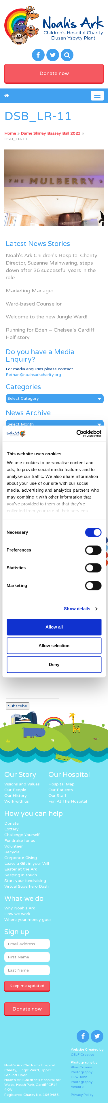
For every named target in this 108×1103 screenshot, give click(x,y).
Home (10, 133)
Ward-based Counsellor (34, 304)
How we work (17, 913)
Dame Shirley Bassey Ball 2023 (51, 133)
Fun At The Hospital (67, 801)
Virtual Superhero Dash (26, 886)
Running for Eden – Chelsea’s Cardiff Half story (50, 333)
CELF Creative (82, 1055)
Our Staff (57, 795)
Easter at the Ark (20, 869)
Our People (15, 789)
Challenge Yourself (21, 834)
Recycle (12, 852)
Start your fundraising (25, 880)
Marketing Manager (29, 290)
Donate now (54, 73)
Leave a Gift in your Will (26, 863)
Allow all (54, 627)
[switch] (93, 550)
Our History (15, 795)
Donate (11, 823)
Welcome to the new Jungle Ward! (46, 317)
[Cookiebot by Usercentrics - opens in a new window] (76, 433)
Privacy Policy (82, 1095)
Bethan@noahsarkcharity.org (33, 374)
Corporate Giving (20, 857)
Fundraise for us (19, 840)
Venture (77, 1087)
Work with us (16, 801)
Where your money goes (28, 919)
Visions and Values (22, 784)
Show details (77, 608)
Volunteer (13, 846)
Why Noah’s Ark (19, 908)
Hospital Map (61, 784)
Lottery (11, 829)
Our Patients (60, 789)
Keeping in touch (20, 874)
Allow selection (54, 645)
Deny (54, 664)
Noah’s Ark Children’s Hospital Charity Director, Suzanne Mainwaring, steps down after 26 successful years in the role (51, 266)
